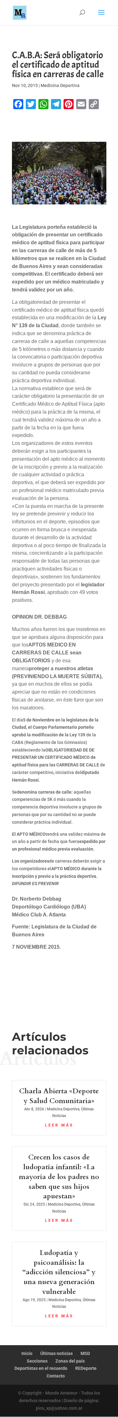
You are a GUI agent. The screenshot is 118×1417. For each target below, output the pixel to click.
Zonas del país (70, 1361)
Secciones (37, 1361)
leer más (59, 1125)
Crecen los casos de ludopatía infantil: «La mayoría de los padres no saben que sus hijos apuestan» (59, 1176)
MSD (85, 1353)
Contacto (56, 1375)
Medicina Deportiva (60, 85)
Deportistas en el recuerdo (40, 1368)
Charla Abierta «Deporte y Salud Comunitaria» (59, 1096)
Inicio (26, 1353)
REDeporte (86, 1368)
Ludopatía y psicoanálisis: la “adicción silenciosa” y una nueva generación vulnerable (59, 1272)
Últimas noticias (56, 1353)
